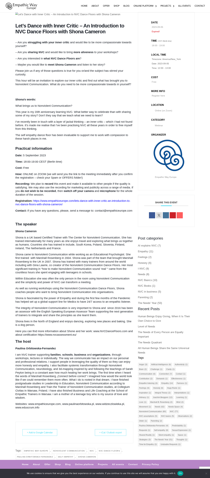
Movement (145, 407)
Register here (158, 95)
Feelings (143, 257)
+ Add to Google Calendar (40, 432)
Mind (180, 402)
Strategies (145, 440)
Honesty (142, 262)
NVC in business (147, 291)
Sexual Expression (181, 430)
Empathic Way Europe (36, 451)
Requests (144, 430)
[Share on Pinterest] (173, 215)
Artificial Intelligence (161, 364)
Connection (165, 374)
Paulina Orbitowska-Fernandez (35, 457)
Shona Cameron (87, 457)
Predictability (179, 426)
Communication (147, 374)
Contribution (146, 379)
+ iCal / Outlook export (110, 432)
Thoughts (181, 440)
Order (143, 421)
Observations (185, 416)
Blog (126, 6)
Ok (180, 473)
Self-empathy (65, 457)
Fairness (182, 383)
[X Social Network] (159, 215)
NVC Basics (145, 280)
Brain (143, 369)
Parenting (143, 297)
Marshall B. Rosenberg (161, 402)
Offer (106, 6)
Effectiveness (178, 379)
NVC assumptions (148, 416)
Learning (181, 397)
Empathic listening (148, 383)
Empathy (143, 251)
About (95, 6)
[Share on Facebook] (152, 215)
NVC (92, 451)
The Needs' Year (147, 303)
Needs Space (175, 407)
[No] (206, 473)
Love (142, 402)
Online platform (143, 6)
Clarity (170, 369)
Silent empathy (166, 435)
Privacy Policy (150, 464)
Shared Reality (147, 435)
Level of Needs (146, 326)
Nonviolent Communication (69, 451)
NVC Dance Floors (109, 451)
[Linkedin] (166, 215)
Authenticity (181, 364)
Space (182, 435)
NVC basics (167, 416)
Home (84, 6)
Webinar (159, 125)
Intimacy (144, 397)
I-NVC (141, 268)
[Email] (180, 215)
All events (184, 6)
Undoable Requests (170, 444)
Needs (141, 274)
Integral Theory (162, 393)
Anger (143, 364)
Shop (116, 6)
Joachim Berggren (162, 397)
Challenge (156, 369)
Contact (200, 6)
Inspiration (145, 393)
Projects (165, 6)
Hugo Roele (173, 388)
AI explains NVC (147, 245)
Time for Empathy (148, 444)
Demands (162, 379)
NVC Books (144, 285)
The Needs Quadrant (150, 342)
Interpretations (181, 393)
